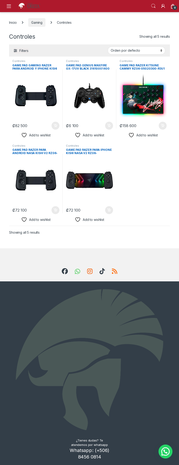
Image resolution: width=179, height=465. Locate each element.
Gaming (36, 22)
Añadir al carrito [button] (54, 126)
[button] (165, 451)
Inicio (13, 22)
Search (153, 6)
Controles (18, 61)
